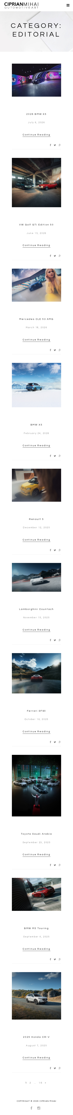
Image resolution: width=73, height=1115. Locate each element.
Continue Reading (36, 135)
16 (40, 1083)
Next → (45, 1083)
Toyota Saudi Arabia (36, 834)
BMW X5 (37, 425)
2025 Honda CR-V (36, 1037)
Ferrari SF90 (36, 711)
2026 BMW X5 (36, 114)
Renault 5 (36, 519)
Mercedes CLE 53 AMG (36, 319)
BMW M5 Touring (36, 928)
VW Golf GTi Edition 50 (36, 225)
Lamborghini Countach (36, 609)
